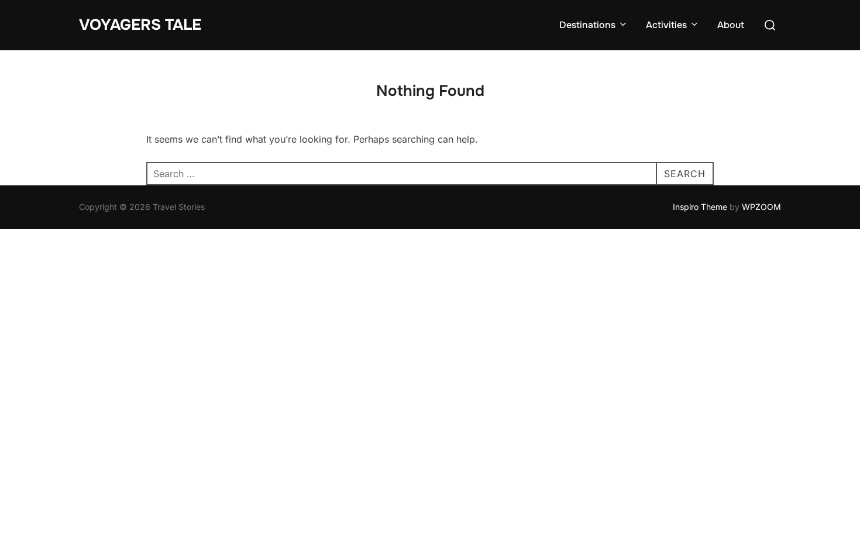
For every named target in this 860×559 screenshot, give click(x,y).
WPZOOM (761, 207)
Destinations (587, 25)
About (730, 25)
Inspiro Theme (700, 207)
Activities (666, 25)
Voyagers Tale (140, 24)
